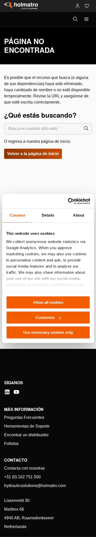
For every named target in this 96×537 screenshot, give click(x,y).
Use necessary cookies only (48, 332)
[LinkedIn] (7, 392)
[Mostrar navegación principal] (86, 19)
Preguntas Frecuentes (24, 417)
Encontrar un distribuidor (26, 435)
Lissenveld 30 (16, 500)
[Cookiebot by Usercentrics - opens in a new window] (68, 201)
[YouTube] (16, 392)
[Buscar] (86, 129)
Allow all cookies (48, 302)
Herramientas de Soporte (27, 426)
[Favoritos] (86, 5)
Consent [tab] (17, 215)
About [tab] (78, 215)
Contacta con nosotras (24, 468)
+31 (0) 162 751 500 (22, 477)
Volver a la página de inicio (33, 153)
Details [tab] (48, 215)
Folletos (11, 443)
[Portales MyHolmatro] (77, 5)
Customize (45, 317)
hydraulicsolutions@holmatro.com (35, 485)
